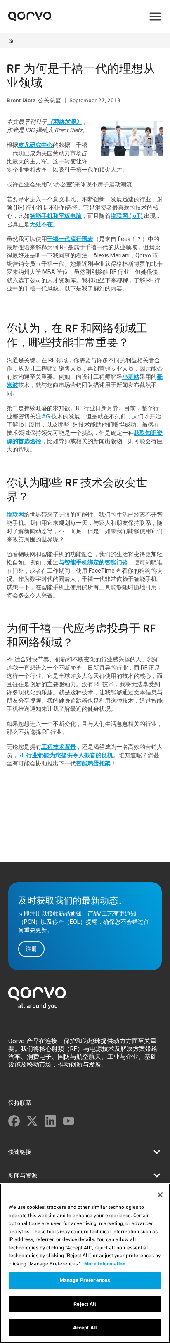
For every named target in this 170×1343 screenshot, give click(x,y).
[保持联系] (14, 1121)
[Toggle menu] (155, 16)
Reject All (84, 1304)
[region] (85, 1263)
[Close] (160, 1195)
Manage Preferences (85, 1280)
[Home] (10, 40)
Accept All (85, 1327)
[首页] (85, 1000)
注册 (31, 949)
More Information (104, 1263)
